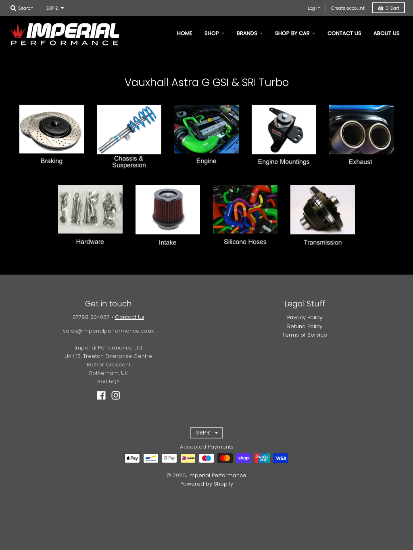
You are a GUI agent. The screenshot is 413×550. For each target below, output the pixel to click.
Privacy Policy (304, 317)
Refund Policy (304, 326)
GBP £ (52, 8)
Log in (314, 8)
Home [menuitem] (184, 33)
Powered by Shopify (206, 484)
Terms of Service (304, 335)
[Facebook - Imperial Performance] (101, 395)
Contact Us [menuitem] (344, 33)
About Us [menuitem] (386, 33)
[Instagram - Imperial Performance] (116, 395)
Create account (348, 8)
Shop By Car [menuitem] (292, 33)
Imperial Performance (217, 475)
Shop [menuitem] (211, 33)
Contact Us (129, 317)
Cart (392, 8)
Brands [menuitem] (247, 33)
